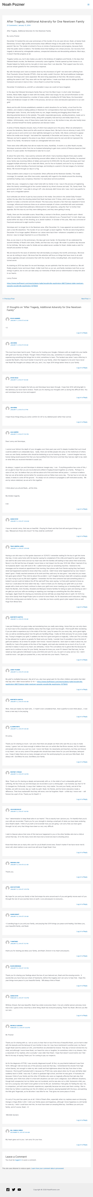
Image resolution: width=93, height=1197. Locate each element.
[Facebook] (8, 1189)
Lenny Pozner (15, 670)
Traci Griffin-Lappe (17, 546)
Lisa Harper (14, 432)
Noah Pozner (13, 4)
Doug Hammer (15, 318)
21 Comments (12, 25)
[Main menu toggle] (88, 4)
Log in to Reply (82, 333)
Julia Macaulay (15, 809)
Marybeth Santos (16, 617)
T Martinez (14, 941)
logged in (18, 1160)
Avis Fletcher (15, 887)
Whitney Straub (16, 772)
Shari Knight (14, 914)
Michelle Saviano (16, 1025)
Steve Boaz (14, 378)
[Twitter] (13, 1189)
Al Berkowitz (15, 726)
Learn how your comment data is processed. (47, 1168)
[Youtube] (19, 1189)
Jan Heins (13, 343)
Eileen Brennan (15, 966)
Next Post (86, 299)
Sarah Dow (14, 519)
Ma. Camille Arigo (16, 1130)
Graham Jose (15, 862)
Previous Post (8, 299)
